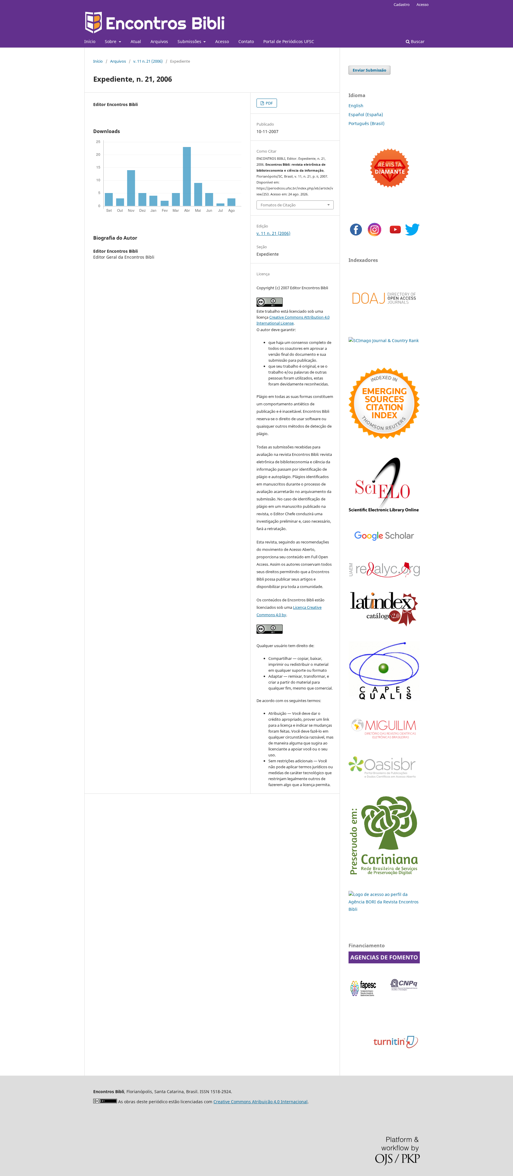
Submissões (190, 41)
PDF (269, 103)
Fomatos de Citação (278, 205)
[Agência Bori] (384, 909)
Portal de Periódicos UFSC (288, 41)
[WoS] (384, 437)
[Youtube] (395, 235)
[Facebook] (356, 235)
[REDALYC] (384, 575)
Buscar (417, 41)
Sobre (111, 41)
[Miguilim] (384, 741)
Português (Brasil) (366, 123)
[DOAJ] (384, 310)
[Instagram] (374, 235)
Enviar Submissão (369, 70)
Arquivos (159, 41)
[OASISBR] (384, 778)
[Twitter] (412, 235)
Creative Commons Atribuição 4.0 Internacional (260, 1101)
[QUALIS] (384, 699)
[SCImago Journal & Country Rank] (384, 340)
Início (89, 41)
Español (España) (366, 114)
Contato (246, 41)
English (356, 105)
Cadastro (402, 4)
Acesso (222, 41)
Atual (136, 41)
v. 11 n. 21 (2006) (148, 61)
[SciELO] (384, 513)
